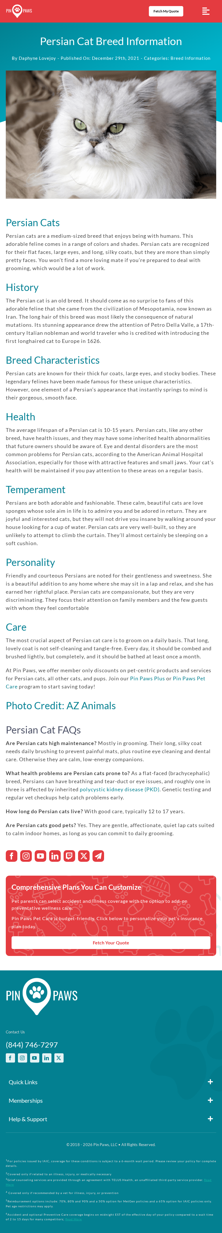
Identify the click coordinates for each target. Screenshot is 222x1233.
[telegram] (98, 856)
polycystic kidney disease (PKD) (120, 789)
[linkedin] (55, 856)
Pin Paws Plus (147, 678)
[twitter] (84, 856)
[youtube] (40, 856)
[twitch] (69, 856)
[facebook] (11, 856)
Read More (73, 1219)
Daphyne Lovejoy (37, 58)
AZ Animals (91, 705)
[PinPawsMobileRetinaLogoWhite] (19, 7)
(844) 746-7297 (32, 1044)
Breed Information (190, 58)
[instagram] (26, 856)
